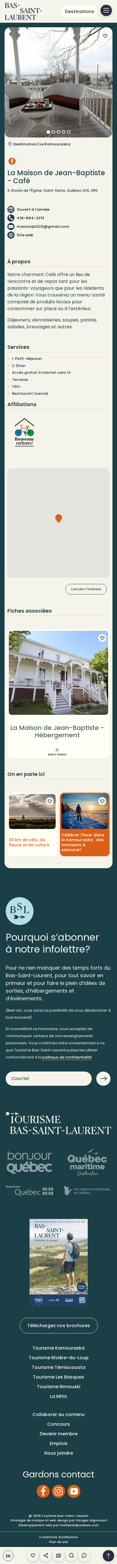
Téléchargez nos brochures (58, 1325)
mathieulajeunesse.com (79, 1525)
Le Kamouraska (54, 144)
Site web (25, 235)
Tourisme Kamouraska (58, 1348)
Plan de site (58, 1542)
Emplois (59, 1443)
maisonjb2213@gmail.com (43, 226)
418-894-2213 (30, 218)
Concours (58, 1424)
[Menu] (106, 10)
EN (8, 1556)
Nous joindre (58, 1453)
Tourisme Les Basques (58, 1377)
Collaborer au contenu (58, 1414)
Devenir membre (59, 1434)
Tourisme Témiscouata (58, 1367)
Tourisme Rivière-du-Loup (59, 1357)
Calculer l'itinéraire (86, 589)
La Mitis (58, 1396)
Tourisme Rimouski (58, 1386)
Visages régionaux (91, 1520)
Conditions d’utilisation (58, 1537)
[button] (58, 518)
